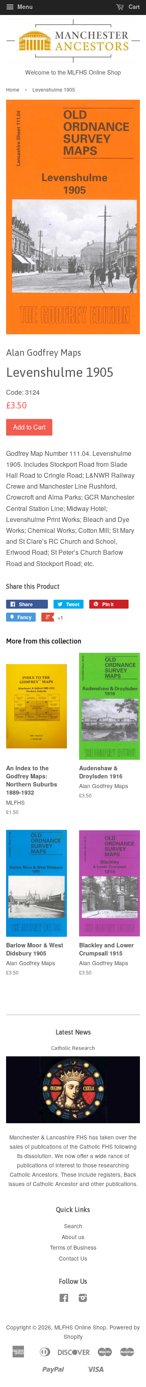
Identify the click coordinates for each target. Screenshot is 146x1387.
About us (73, 1237)
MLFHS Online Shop (80, 1327)
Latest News (73, 1032)
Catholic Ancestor (56, 1184)
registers (109, 1174)
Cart (133, 6)
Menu (24, 6)
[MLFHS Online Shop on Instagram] (82, 1299)
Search (73, 1226)
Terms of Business (73, 1247)
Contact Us (73, 1258)
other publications (113, 1184)
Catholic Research (73, 1048)
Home (12, 89)
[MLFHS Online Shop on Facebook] (64, 1299)
